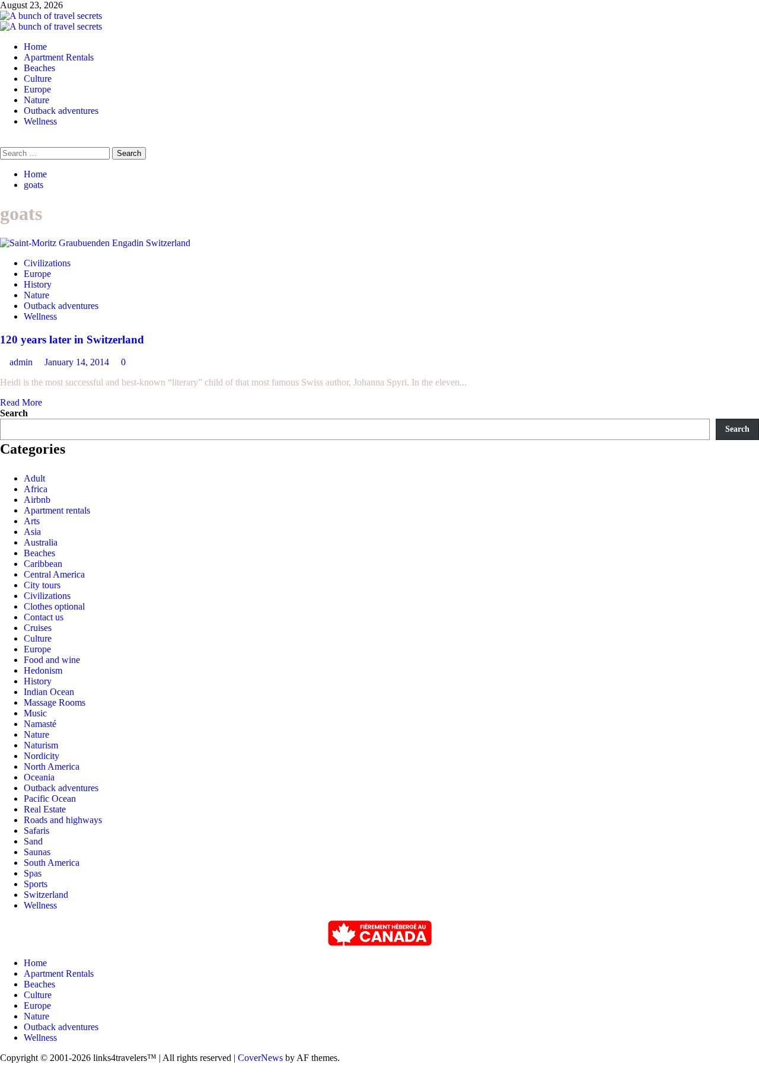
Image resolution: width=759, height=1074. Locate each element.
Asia (32, 532)
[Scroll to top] (3, 1068)
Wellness (40, 121)
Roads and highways (63, 820)
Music (35, 713)
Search (14, 413)
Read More (21, 402)
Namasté (40, 724)
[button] (3, 141)
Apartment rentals (57, 510)
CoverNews (260, 1058)
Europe (37, 89)
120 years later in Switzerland (72, 339)
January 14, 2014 (77, 362)
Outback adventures (61, 111)
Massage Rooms (54, 702)
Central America (54, 574)
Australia (41, 542)
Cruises (38, 628)
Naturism (41, 745)
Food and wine (52, 660)
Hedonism (43, 670)
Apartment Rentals (59, 57)
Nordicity (41, 756)
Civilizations (47, 263)
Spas (33, 873)
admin (22, 362)
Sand (33, 841)
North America (51, 766)
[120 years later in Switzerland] (95, 243)
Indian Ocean (49, 692)
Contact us (43, 617)
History (38, 284)
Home (35, 47)
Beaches (39, 68)
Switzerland (46, 895)
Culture (38, 79)
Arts (32, 521)
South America (51, 863)
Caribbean (43, 564)
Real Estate (45, 809)
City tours (42, 585)
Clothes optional (54, 606)
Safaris (36, 831)
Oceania (39, 777)
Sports (35, 884)
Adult (34, 478)
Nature (36, 100)
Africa (35, 489)
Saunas (37, 852)
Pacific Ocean (50, 798)
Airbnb (37, 500)
